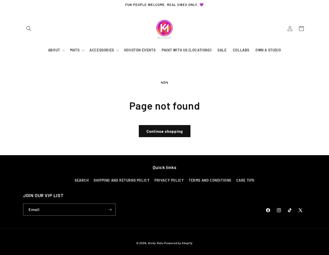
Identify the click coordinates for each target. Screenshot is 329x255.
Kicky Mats (156, 243)
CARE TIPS (245, 180)
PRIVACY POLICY (169, 180)
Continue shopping (165, 131)
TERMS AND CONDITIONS (210, 180)
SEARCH (82, 180)
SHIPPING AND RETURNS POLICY (122, 180)
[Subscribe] (109, 210)
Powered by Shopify (178, 243)
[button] (28, 28)
